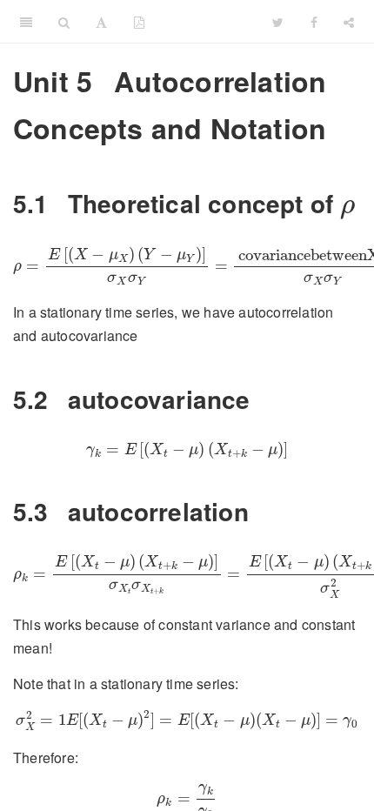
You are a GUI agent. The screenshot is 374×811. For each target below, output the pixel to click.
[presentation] (347, 210)
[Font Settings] (101, 22)
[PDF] (139, 22)
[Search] (64, 22)
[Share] (349, 22)
